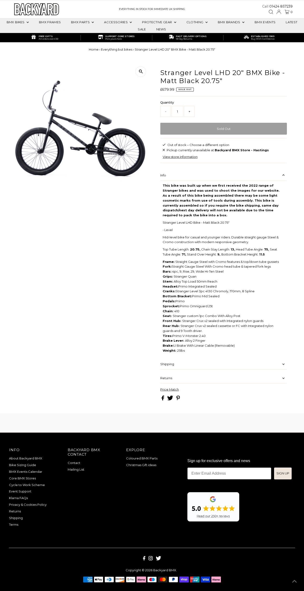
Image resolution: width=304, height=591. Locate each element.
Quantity (167, 102)
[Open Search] (271, 12)
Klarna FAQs (18, 498)
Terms (13, 524)
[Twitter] (158, 559)
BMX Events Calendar (25, 471)
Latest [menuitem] (291, 22)
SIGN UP (282, 473)
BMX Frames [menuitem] (50, 22)
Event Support (20, 491)
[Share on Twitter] (170, 399)
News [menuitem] (161, 29)
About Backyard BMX (25, 458)
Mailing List (76, 469)
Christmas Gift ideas (141, 465)
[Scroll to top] (294, 581)
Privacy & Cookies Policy (28, 504)
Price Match (169, 389)
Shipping (167, 364)
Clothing (195, 22)
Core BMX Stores (22, 478)
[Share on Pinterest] (178, 399)
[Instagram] (150, 559)
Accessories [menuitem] (116, 22)
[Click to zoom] (140, 71)
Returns (166, 378)
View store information (180, 157)
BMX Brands (229, 22)
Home (94, 49)
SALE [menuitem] (142, 29)
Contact (74, 463)
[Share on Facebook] (163, 399)
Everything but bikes (116, 49)
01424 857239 (281, 6)
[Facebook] (144, 559)
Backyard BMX (164, 570)
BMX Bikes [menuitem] (16, 22)
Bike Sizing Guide (22, 465)
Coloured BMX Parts (141, 458)
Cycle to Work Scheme (27, 485)
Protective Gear (157, 22)
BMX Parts (80, 22)
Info (163, 175)
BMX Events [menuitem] (265, 22)
